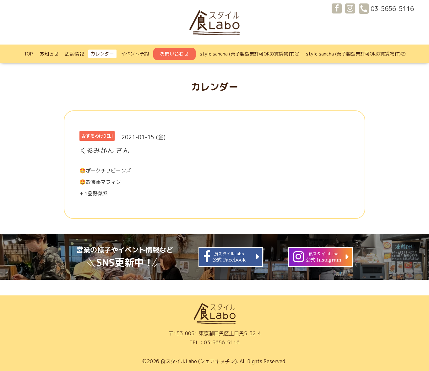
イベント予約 (135, 53)
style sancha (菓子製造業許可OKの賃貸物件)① (249, 53)
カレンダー (102, 53)
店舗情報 (74, 53)
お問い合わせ (174, 53)
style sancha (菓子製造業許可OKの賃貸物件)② (355, 53)
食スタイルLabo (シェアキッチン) (198, 361)
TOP (28, 53)
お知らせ (49, 53)
